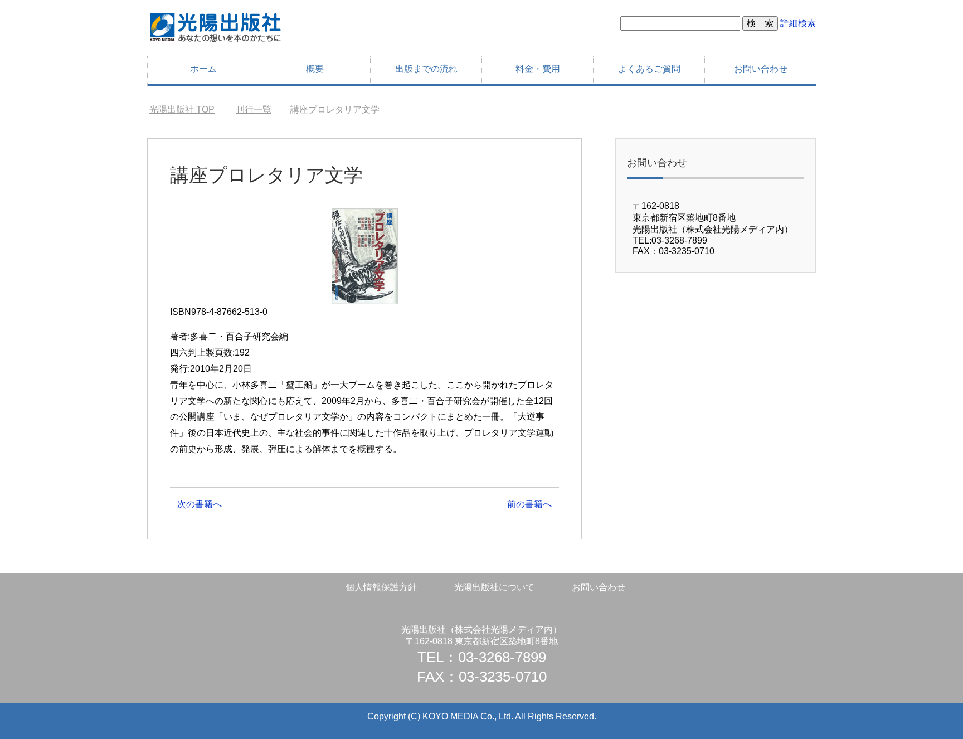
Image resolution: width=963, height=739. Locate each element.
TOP (182, 109)
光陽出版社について (494, 587)
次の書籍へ (199, 504)
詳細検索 (798, 23)
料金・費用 (537, 69)
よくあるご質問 (649, 69)
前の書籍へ (529, 504)
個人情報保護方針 (381, 587)
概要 (315, 69)
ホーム (203, 69)
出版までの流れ (426, 69)
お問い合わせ (760, 69)
